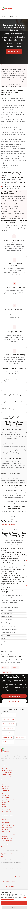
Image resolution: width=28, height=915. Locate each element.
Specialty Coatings (7, 737)
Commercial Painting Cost (8, 714)
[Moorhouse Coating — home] (7, 8)
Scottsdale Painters (8, 741)
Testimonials (5, 808)
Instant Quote (5, 819)
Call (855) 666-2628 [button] (14, 701)
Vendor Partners (19, 876)
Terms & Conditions (18, 872)
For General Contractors (8, 811)
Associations (5, 788)
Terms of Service (7, 876)
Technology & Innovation (8, 799)
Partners (4, 793)
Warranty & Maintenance (8, 840)
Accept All (14, 903)
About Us (4, 783)
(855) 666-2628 (8, 853)
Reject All (14, 907)
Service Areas (5, 797)
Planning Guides (6, 824)
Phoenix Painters (20, 737)
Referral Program (6, 801)
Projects (4, 802)
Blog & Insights (6, 831)
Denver (4, 667)
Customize (14, 912)
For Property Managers (8, 886)
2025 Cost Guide (6, 833)
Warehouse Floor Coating (9, 723)
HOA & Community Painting (9, 768)
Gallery (4, 804)
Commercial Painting (8, 732)
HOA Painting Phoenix (8, 719)
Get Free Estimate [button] (14, 696)
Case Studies (5, 790)
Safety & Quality (6, 809)
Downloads (5, 829)
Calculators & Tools (7, 827)
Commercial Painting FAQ (8, 834)
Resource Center (6, 822)
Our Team (4, 784)
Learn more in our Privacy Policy (13, 898)
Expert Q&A (5, 836)
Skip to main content (7, 2)
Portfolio (4, 806)
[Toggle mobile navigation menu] (25, 8)
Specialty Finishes (6, 774)
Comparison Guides (7, 838)
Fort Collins (6, 672)
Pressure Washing (6, 776)
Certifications (5, 786)
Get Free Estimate (14, 51)
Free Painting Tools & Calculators (10, 825)
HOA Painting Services (8, 728)
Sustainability (5, 795)
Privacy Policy (5, 872)
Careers (4, 792)
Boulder (14, 667)
